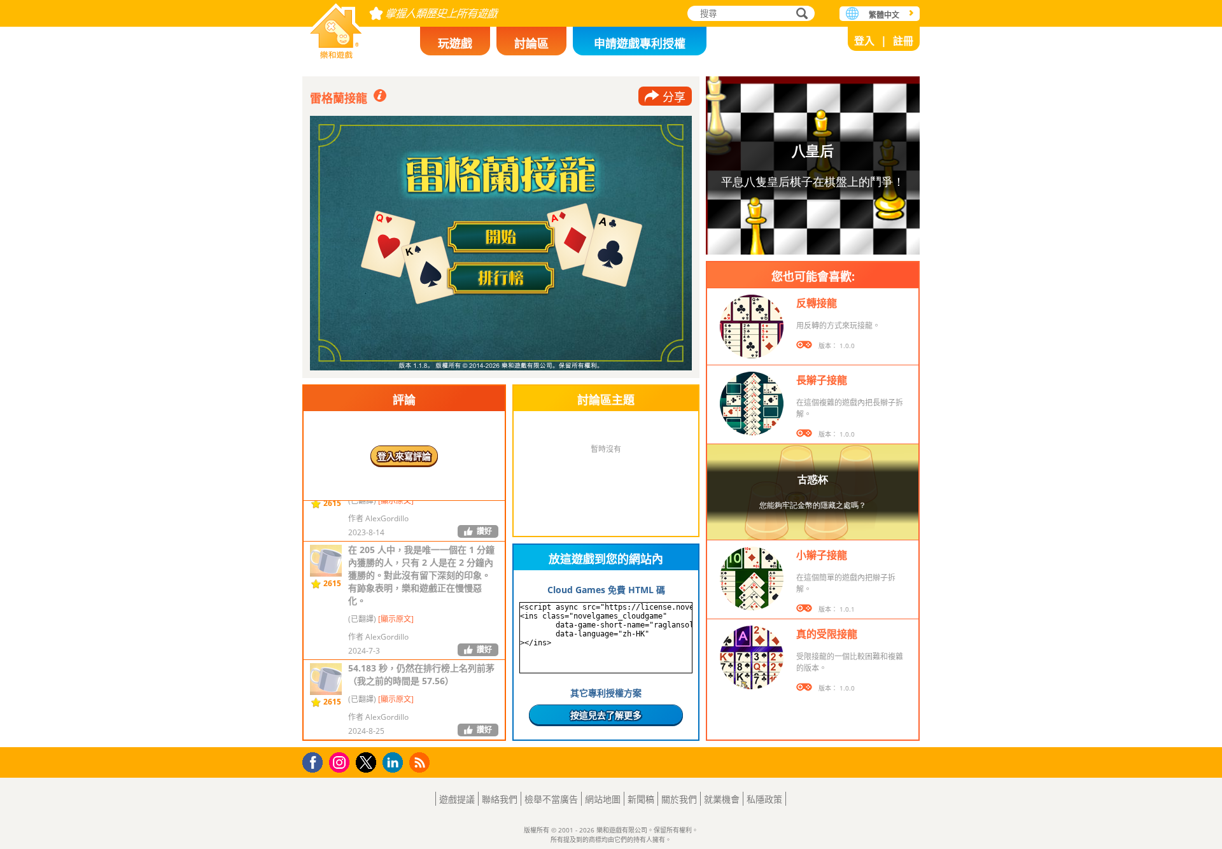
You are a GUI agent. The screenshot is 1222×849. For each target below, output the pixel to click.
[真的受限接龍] (751, 657)
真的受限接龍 (826, 634)
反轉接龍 (816, 303)
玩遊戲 (455, 43)
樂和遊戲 (336, 27)
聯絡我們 (499, 799)
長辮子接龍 (821, 380)
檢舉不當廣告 (551, 799)
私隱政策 (764, 799)
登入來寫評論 (404, 456)
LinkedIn (395, 762)
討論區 (531, 43)
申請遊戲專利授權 (639, 43)
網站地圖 (603, 799)
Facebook (316, 760)
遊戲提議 (457, 799)
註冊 (903, 41)
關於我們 (679, 799)
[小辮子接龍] (751, 578)
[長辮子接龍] (751, 403)
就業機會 (722, 799)
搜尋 (800, 14)
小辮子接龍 (821, 555)
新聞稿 (641, 799)
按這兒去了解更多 (606, 715)
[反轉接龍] (751, 326)
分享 (674, 96)
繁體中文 (884, 15)
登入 (864, 41)
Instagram (341, 761)
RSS (421, 762)
